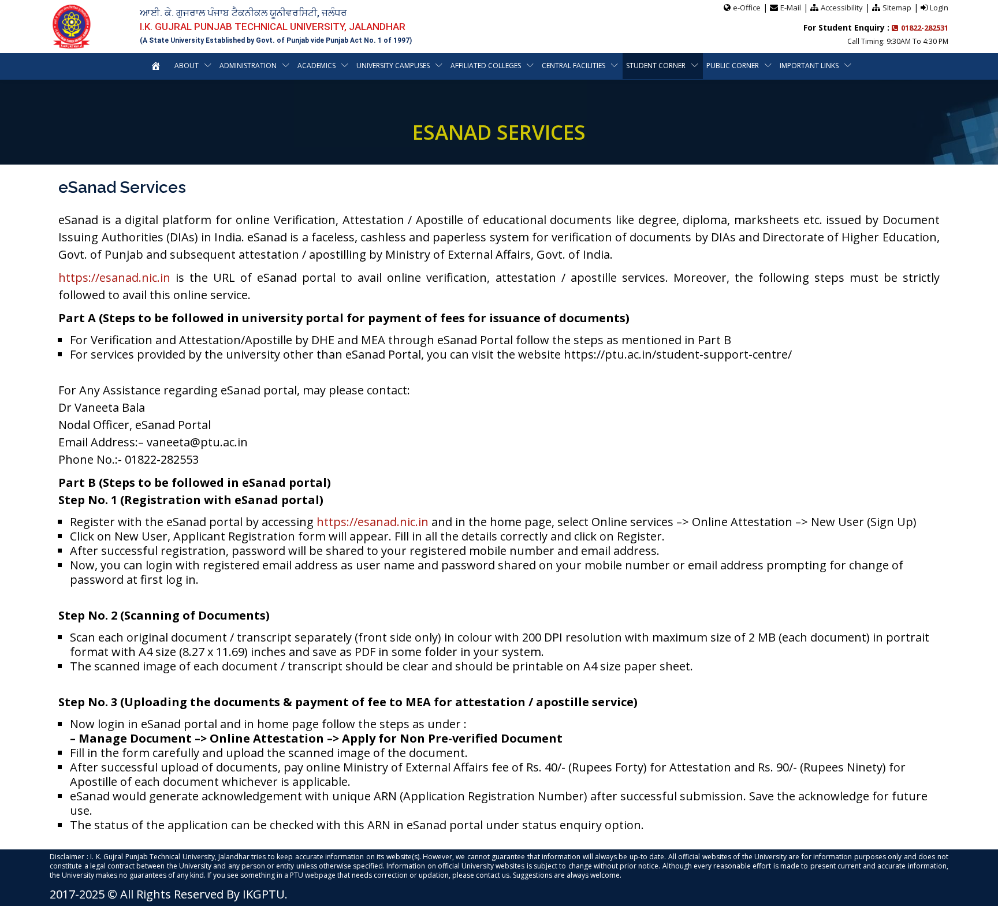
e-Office (747, 7)
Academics (316, 65)
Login (939, 7)
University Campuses (393, 65)
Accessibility (842, 7)
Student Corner (656, 65)
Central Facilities (573, 65)
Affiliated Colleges (485, 65)
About (186, 65)
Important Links (809, 65)
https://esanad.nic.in (114, 277)
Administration (248, 65)
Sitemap (896, 7)
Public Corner (732, 65)
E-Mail (790, 7)
